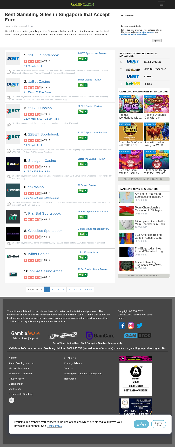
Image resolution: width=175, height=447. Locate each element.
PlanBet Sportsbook (44, 213)
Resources (70, 378)
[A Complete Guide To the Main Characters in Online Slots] (126, 224)
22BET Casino (40, 108)
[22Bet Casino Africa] (13, 274)
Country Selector (73, 363)
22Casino (36, 187)
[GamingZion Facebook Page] (122, 325)
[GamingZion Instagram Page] (131, 325)
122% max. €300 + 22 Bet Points (41, 118)
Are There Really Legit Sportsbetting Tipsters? (149, 195)
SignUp (157, 40)
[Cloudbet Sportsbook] (13, 234)
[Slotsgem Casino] (13, 164)
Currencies (20, 26)
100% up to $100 (33, 66)
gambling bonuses (145, 32)
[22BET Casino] (13, 111)
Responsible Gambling (21, 394)
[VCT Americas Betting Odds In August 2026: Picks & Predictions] (126, 238)
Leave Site (158, 424)
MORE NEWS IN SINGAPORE (143, 275)
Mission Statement (19, 368)
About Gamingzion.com (21, 363)
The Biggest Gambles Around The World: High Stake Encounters (149, 250)
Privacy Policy (16, 378)
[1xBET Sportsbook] (13, 58)
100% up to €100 (33, 145)
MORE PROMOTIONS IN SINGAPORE (143, 179)
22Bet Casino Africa (46, 271)
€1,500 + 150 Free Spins (37, 92)
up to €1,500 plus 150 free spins (41, 198)
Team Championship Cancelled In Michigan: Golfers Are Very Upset (149, 209)
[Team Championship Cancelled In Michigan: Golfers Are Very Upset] (126, 210)
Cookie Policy (16, 383)
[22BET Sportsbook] (13, 137)
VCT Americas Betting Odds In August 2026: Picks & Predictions (148, 236)
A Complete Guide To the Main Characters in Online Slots (150, 223)
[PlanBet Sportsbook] (13, 217)
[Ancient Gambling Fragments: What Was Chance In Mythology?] (126, 265)
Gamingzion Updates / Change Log (83, 373)
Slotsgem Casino (42, 160)
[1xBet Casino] (13, 85)
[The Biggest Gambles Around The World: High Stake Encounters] (126, 251)
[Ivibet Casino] (13, 257)
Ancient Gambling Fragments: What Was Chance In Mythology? (148, 264)
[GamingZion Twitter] (140, 325)
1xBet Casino (39, 81)
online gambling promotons (134, 34)
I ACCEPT (141, 424)
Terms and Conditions (20, 373)
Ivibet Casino (39, 254)
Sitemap (68, 368)
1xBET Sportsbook (43, 55)
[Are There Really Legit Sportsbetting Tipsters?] (126, 197)
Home (8, 26)
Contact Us (15, 389)
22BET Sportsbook (43, 134)
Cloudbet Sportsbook (45, 231)
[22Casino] (13, 190)
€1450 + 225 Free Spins (37, 171)
